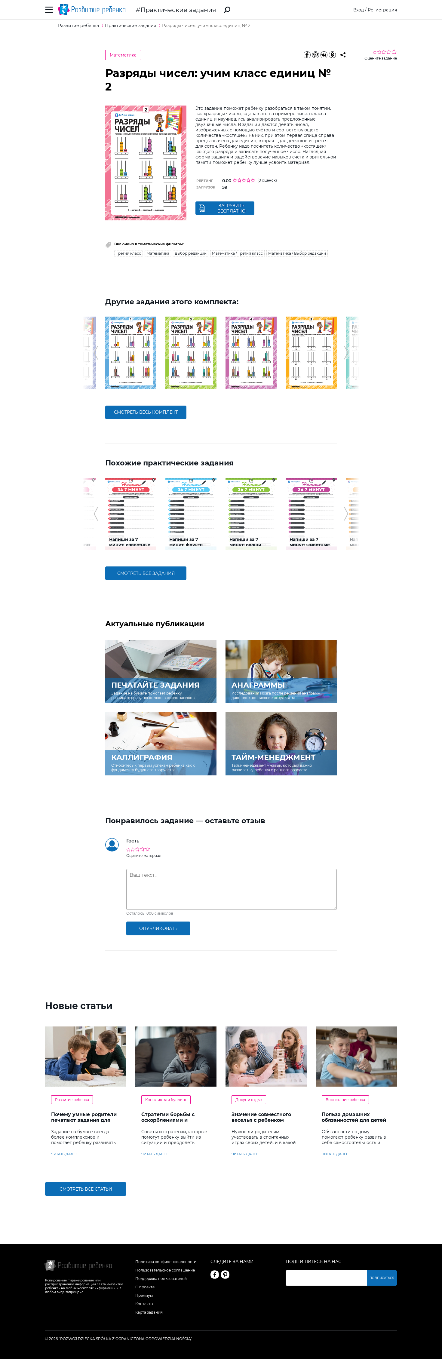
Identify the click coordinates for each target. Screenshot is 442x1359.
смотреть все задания (146, 573)
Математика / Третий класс (237, 253)
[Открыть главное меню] (49, 10)
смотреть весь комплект (146, 412)
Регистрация (382, 10)
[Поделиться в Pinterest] (315, 55)
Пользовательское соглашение (165, 1270)
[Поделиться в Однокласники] (332, 55)
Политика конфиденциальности (165, 1261)
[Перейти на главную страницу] (91, 10)
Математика (123, 55)
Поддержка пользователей (161, 1278)
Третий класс (128, 253)
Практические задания (178, 10)
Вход (358, 10)
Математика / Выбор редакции (297, 253)
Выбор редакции (191, 253)
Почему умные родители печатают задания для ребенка (84, 1120)
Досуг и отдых (248, 1099)
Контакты (144, 1304)
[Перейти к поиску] (227, 9)
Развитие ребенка (72, 1099)
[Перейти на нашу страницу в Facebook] (214, 1274)
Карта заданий (149, 1312)
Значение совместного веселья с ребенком (261, 1117)
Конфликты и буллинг (166, 1099)
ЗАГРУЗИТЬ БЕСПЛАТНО (231, 208)
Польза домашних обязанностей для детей (354, 1117)
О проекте (145, 1287)
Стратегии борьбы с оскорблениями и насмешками (168, 1120)
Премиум (144, 1295)
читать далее (64, 1154)
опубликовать (158, 928)
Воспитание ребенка (345, 1099)
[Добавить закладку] (342, 55)
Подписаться (382, 1278)
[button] (96, 352)
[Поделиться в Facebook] (307, 55)
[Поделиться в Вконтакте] (323, 55)
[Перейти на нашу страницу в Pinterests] (225, 1274)
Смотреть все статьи (86, 1189)
